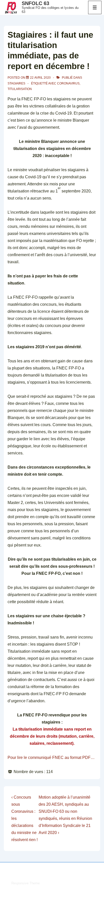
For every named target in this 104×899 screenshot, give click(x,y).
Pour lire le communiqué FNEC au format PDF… (51, 757)
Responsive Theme (25, 883)
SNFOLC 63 (35, 3)
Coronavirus (68, 83)
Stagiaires (16, 83)
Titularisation (20, 89)
